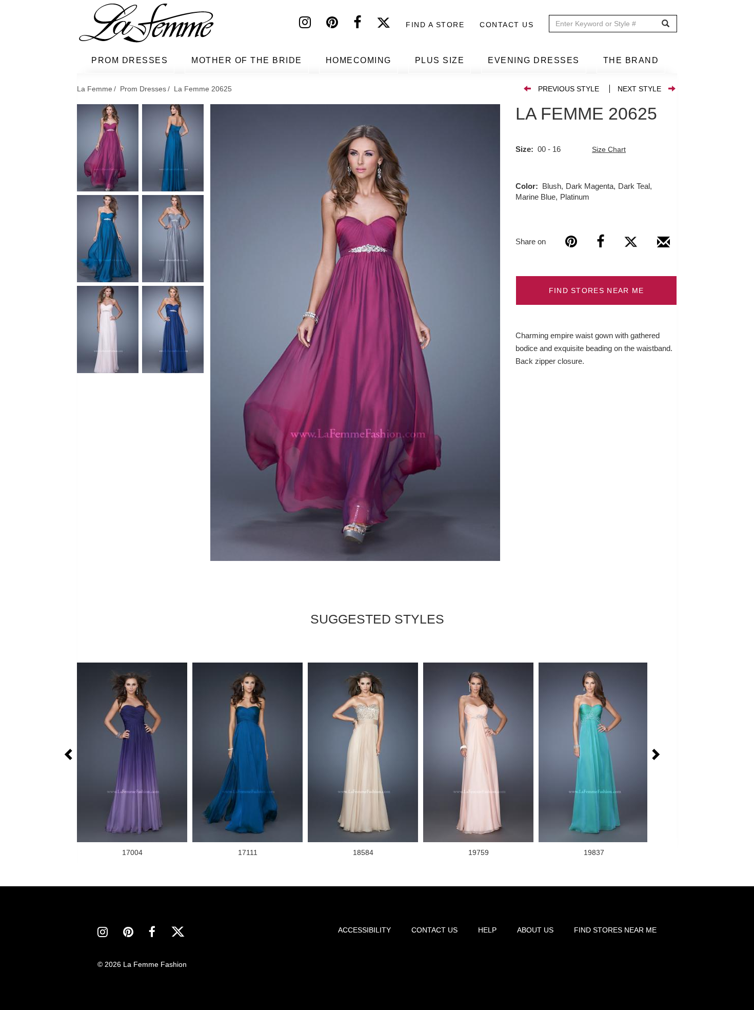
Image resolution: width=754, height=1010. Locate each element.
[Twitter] (391, 25)
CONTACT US (434, 930)
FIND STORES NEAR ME (596, 290)
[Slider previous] (69, 755)
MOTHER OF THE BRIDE (246, 60)
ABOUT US (535, 930)
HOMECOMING (358, 60)
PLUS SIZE (440, 60)
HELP (487, 930)
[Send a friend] (663, 246)
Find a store (435, 25)
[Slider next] (655, 755)
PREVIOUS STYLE (568, 89)
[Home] (147, 23)
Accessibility (364, 930)
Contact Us (506, 25)
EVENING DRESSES (534, 60)
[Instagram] (312, 25)
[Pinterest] (339, 25)
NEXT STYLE (639, 89)
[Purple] (355, 332)
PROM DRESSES (129, 60)
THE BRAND (631, 60)
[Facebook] (364, 25)
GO (665, 23)
